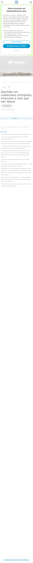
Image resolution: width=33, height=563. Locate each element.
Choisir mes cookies (16, 41)
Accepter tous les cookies (16, 46)
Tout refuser (16, 50)
